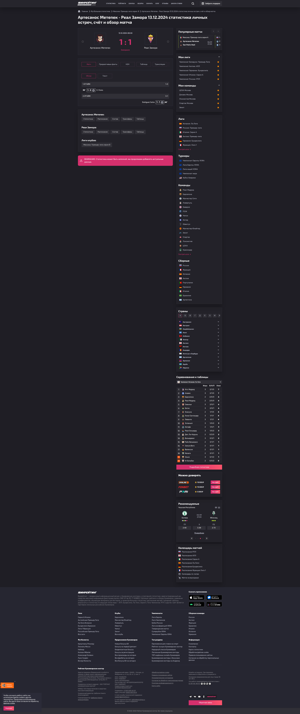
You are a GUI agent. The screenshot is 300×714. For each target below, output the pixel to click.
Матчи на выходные (190, 578)
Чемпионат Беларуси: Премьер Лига (194, 62)
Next (218, 31)
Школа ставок (176, 3)
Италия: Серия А (188, 132)
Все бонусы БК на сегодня (125, 661)
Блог (157, 3)
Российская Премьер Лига (88, 632)
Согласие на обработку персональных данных (204, 659)
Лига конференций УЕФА (162, 626)
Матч (89, 64)
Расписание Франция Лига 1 (192, 570)
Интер (185, 220)
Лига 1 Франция (84, 629)
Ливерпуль (187, 203)
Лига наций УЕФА (189, 169)
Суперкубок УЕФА (159, 632)
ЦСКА (185, 246)
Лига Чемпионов (158, 620)
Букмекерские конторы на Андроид (166, 661)
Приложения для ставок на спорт (165, 644)
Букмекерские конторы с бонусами (166, 658)
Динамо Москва (186, 95)
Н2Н (127, 64)
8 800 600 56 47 (131, 692)
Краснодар (187, 250)
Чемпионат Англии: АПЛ (189, 66)
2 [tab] (198, 538)
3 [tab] (200, 538)
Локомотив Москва (187, 99)
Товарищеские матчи (160, 629)
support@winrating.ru (122, 697)
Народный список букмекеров (164, 650)
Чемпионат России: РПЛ (189, 79)
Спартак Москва (186, 103)
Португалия (186, 283)
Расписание (103, 119)
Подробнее (199, 533)
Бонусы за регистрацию (124, 652)
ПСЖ (185, 211)
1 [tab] (196, 538)
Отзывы (165, 3)
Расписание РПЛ (188, 552)
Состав (115, 119)
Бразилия (186, 296)
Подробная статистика (199, 467)
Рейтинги (122, 3)
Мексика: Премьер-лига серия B (96, 145)
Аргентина (186, 300)
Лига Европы (157, 617)
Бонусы (132, 3)
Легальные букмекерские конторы (165, 652)
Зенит (181, 107)
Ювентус (186, 224)
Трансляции (160, 64)
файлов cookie (9, 703)
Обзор (88, 76)
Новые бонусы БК (122, 644)
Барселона (187, 194)
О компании (193, 644)
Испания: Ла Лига (190, 124)
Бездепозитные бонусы (124, 650)
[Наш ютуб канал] (199, 696)
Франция (185, 270)
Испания (186, 274)
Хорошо (8, 708)
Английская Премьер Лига (88, 620)
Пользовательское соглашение (162, 678)
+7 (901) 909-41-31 (129, 690)
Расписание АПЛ (188, 556)
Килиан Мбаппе (84, 652)
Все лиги (81, 634)
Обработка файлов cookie (199, 652)
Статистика (110, 3)
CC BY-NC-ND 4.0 (194, 683)
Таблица (143, 64)
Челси (185, 216)
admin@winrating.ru (138, 700)
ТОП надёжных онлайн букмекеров (166, 655)
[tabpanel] (199, 520)
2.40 (185, 528)
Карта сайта (156, 686)
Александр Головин (85, 655)
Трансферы (127, 119)
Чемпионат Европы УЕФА (192, 161)
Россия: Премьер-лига (191, 128)
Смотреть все (183, 149)
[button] (199, 322)
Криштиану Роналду (86, 644)
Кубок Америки (188, 178)
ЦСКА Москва (185, 90)
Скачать (149, 3)
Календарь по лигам (190, 574)
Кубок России (157, 623)
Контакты (192, 647)
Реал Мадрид (188, 190)
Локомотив (187, 241)
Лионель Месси (84, 647)
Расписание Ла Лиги (189, 563)
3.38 (199, 528)
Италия (185, 291)
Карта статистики (196, 650)
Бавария (186, 207)
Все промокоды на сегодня (125, 655)
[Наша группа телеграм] (190, 696)
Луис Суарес (83, 658)
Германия (185, 287)
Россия (185, 265)
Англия (184, 278)
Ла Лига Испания (85, 623)
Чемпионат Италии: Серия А (191, 75)
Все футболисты (84, 661)
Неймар (81, 650)
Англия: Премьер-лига (191, 136)
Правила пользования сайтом (200, 655)
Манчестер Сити (190, 198)
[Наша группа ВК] (195, 696)
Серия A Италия (84, 617)
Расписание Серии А (189, 559)
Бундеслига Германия (86, 626)
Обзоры (140, 3)
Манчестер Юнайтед (191, 229)
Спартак (186, 237)
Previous (213, 31)
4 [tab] (203, 538)
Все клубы (119, 634)
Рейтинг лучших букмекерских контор (167, 647)
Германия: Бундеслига (191, 141)
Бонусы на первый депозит (125, 647)
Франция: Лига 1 (188, 145)
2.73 (214, 528)
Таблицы (140, 119)
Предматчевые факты (108, 64)
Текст (105, 76)
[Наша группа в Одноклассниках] (204, 696)
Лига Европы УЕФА (190, 165)
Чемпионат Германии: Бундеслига (193, 70)
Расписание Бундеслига (191, 567)
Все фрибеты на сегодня (124, 658)
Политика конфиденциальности (162, 683)
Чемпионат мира (189, 173)
